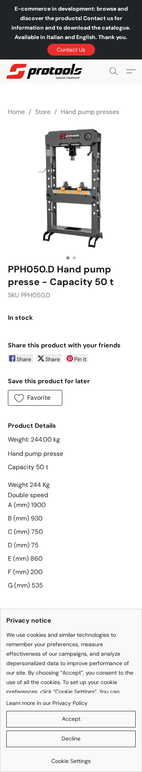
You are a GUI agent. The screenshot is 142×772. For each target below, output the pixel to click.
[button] (71, 50)
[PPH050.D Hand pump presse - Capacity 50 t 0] (71, 188)
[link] (71, 758)
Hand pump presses (90, 112)
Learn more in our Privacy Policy (47, 703)
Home (16, 112)
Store (42, 112)
